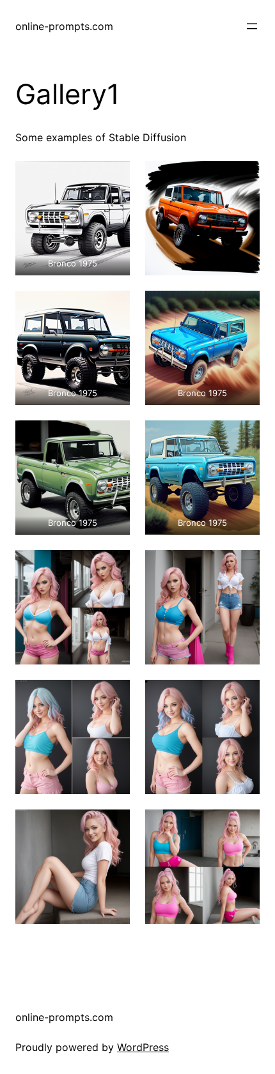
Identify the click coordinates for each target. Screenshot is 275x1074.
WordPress (143, 1047)
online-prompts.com (64, 26)
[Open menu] (252, 26)
